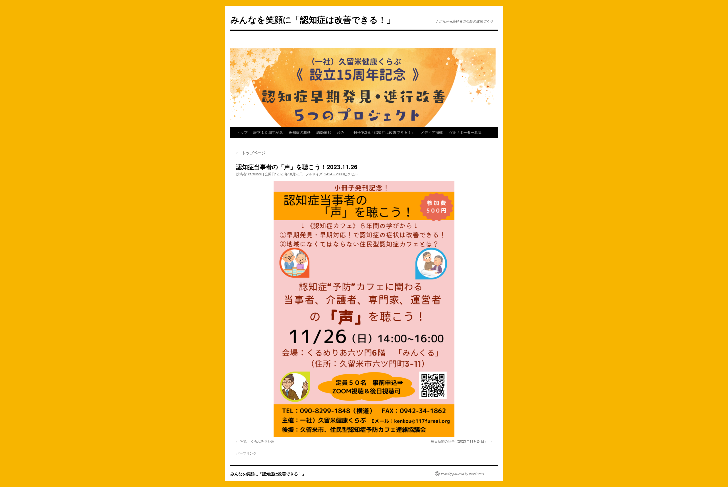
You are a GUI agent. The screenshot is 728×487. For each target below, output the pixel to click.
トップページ (251, 152)
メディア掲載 (432, 132)
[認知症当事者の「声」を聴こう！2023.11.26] (364, 309)
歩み (340, 132)
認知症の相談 (300, 132)
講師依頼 (324, 132)
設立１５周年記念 (268, 132)
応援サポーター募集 (465, 132)
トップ (242, 132)
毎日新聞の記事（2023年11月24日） (459, 441)
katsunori (255, 173)
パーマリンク (246, 453)
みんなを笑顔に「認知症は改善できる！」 (312, 19)
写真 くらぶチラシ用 (257, 441)
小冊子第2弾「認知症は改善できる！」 (382, 132)
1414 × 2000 (334, 173)
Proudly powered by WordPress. (463, 473)
